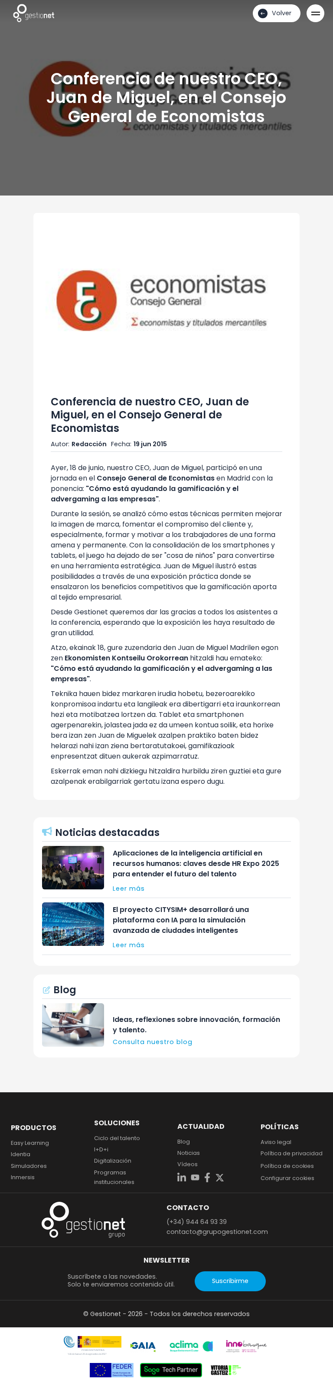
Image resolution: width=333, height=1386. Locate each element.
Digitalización (112, 1160)
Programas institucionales (114, 1177)
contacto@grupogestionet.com (217, 1231)
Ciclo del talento (117, 1138)
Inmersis (23, 1177)
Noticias (188, 1153)
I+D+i (101, 1149)
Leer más (129, 888)
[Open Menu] (315, 13)
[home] (33, 13)
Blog (183, 1141)
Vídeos (187, 1164)
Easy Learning (30, 1143)
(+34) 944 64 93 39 (196, 1221)
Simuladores (29, 1166)
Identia (20, 1154)
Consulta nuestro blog (153, 1042)
